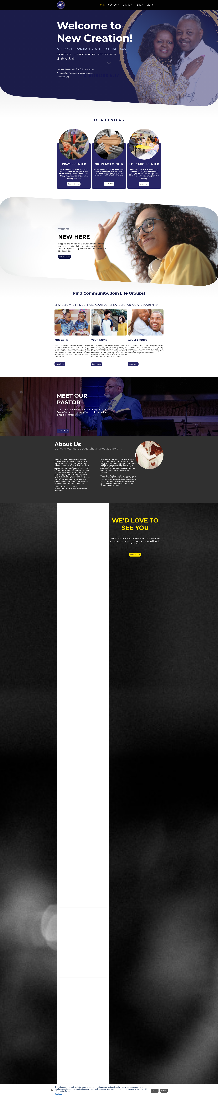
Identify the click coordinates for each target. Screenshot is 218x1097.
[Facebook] (58, 58)
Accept (154, 1091)
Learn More (60, 364)
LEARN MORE (64, 257)
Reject (164, 1091)
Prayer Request (73, 184)
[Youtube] (69, 58)
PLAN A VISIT (135, 554)
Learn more (109, 184)
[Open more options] (158, 5)
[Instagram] (62, 58)
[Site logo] (61, 5)
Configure (59, 1094)
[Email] (73, 58)
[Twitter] (65, 58)
